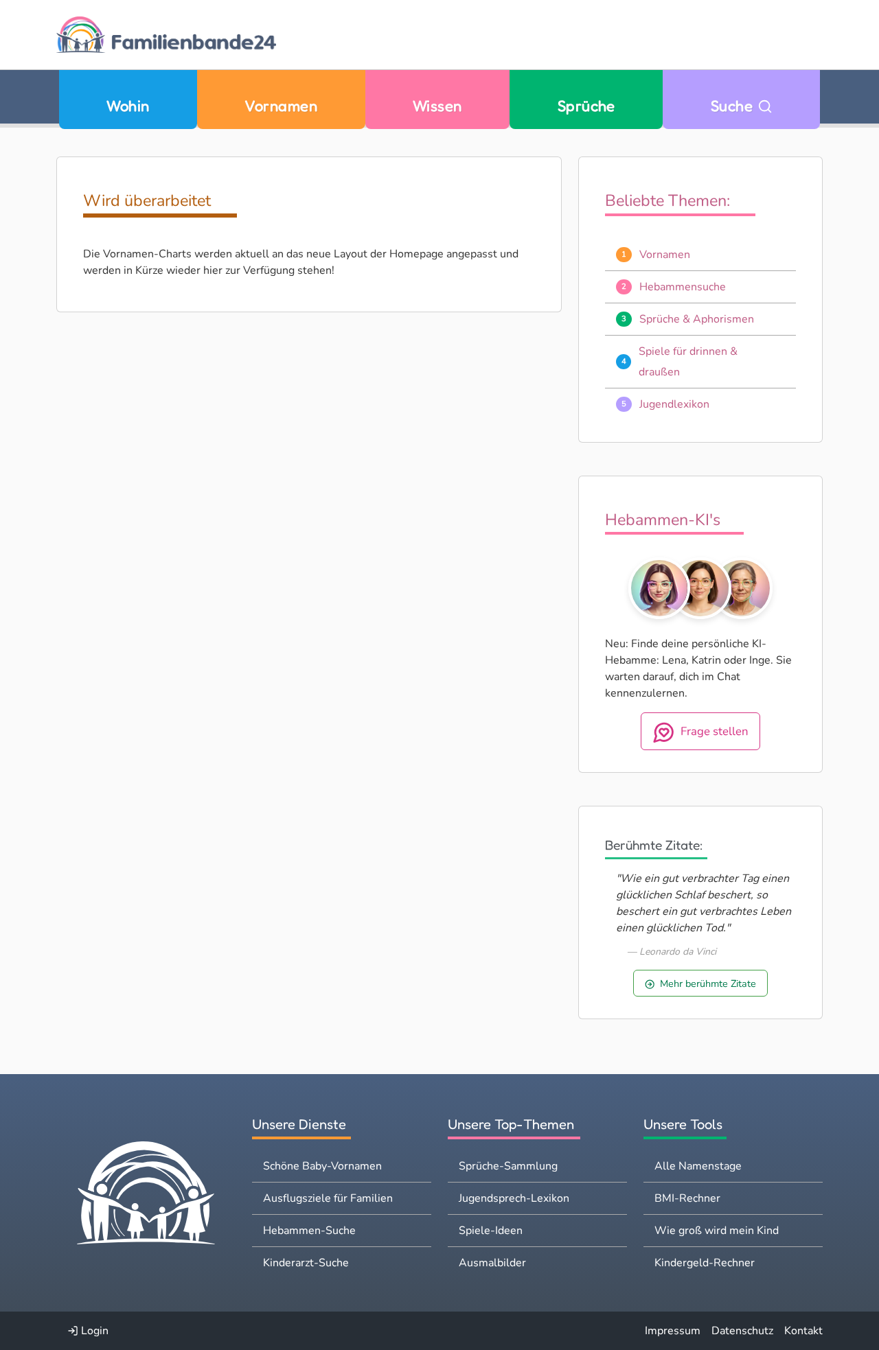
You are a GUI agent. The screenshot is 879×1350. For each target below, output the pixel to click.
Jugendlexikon (674, 404)
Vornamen (280, 105)
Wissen (437, 105)
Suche (734, 105)
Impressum (672, 1330)
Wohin (127, 105)
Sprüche (586, 105)
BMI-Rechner (687, 1198)
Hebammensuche (682, 286)
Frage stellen (715, 731)
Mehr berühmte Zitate (708, 983)
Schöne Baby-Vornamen (322, 1166)
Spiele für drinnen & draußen (688, 362)
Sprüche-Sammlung (508, 1166)
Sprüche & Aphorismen (696, 319)
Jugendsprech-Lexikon (514, 1198)
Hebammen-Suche (309, 1230)
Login (93, 1330)
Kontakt (803, 1330)
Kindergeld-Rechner (704, 1262)
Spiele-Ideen (491, 1230)
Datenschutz (742, 1330)
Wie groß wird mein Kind (716, 1230)
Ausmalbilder (492, 1262)
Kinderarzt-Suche (306, 1262)
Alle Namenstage (698, 1166)
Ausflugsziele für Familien (328, 1198)
